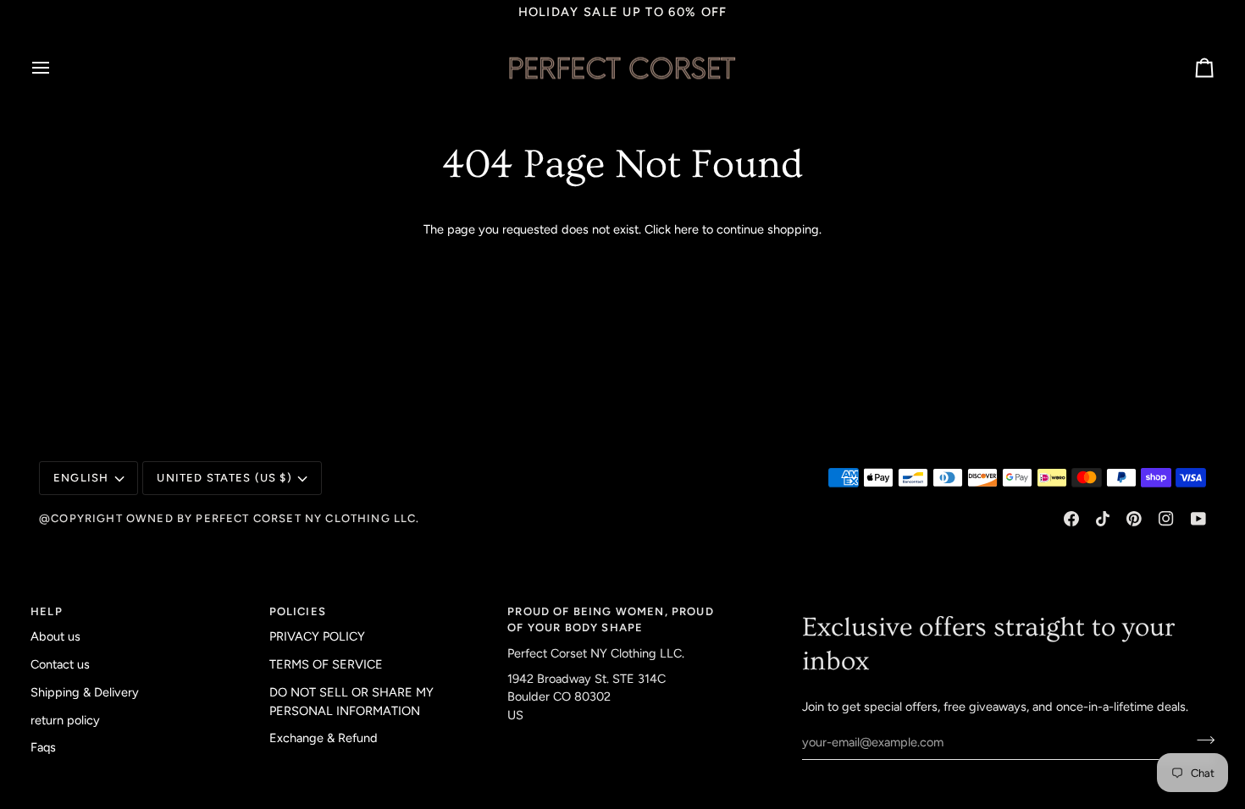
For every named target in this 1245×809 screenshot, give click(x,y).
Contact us (60, 664)
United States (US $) (224, 477)
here (686, 229)
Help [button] (46, 611)
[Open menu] (55, 67)
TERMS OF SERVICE (326, 664)
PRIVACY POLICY (317, 636)
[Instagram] (1166, 518)
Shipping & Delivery (84, 692)
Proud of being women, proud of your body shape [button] (610, 620)
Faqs (43, 747)
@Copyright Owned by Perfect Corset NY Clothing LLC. (229, 518)
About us (55, 636)
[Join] (1201, 739)
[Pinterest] (1134, 518)
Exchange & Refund (323, 738)
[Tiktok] (1102, 518)
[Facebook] (1071, 518)
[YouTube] (1198, 518)
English (80, 477)
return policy (65, 720)
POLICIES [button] (297, 611)
